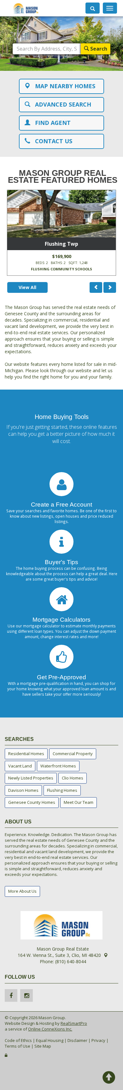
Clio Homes (72, 778)
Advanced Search (60, 104)
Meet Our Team (78, 802)
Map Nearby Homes (62, 86)
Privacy (98, 1040)
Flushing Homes (62, 790)
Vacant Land (20, 766)
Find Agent (50, 122)
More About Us (22, 891)
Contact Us (51, 141)
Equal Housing (49, 1040)
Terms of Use (17, 1046)
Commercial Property (73, 753)
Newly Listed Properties (30, 778)
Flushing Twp (61, 243)
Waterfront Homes (58, 766)
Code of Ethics (18, 1040)
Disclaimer (77, 1040)
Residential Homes (26, 753)
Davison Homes (23, 790)
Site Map (42, 1046)
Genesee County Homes (31, 802)
